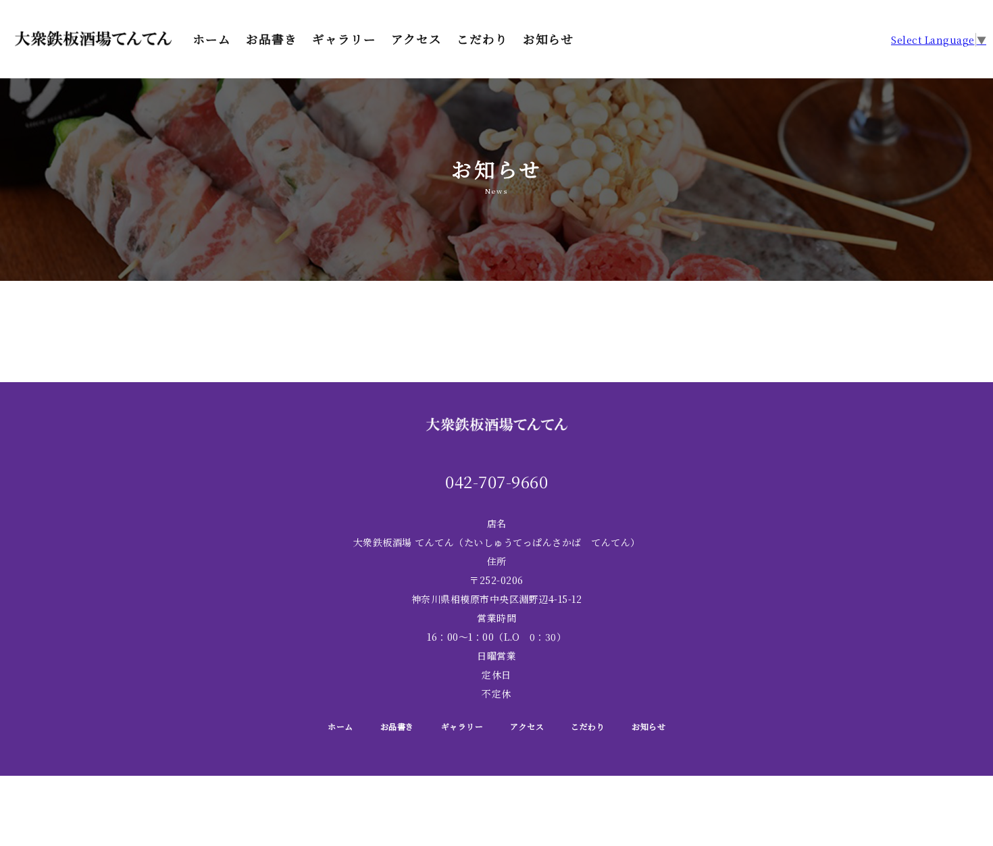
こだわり (482, 39)
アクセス (416, 39)
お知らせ (548, 39)
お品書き (271, 39)
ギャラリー (344, 39)
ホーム (212, 39)
